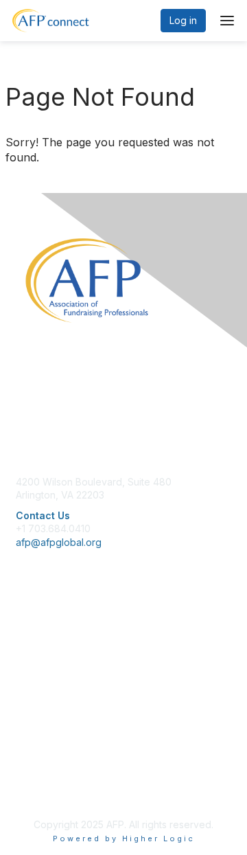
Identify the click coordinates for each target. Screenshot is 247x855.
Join (25, 633)
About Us (36, 749)
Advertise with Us (55, 790)
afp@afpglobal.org (59, 542)
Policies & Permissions (66, 763)
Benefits (34, 646)
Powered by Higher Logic (124, 838)
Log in (183, 20)
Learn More (42, 659)
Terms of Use (46, 777)
